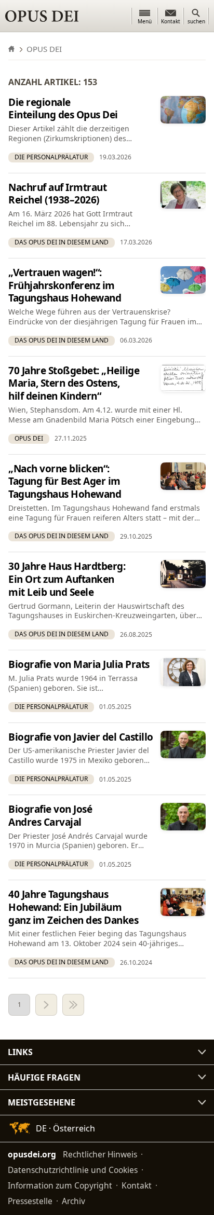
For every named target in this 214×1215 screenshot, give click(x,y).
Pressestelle (30, 1201)
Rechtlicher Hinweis (100, 1154)
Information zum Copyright (60, 1185)
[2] (46, 1005)
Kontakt (137, 1185)
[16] (73, 1005)
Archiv (73, 1201)
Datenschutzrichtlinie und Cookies (73, 1170)
